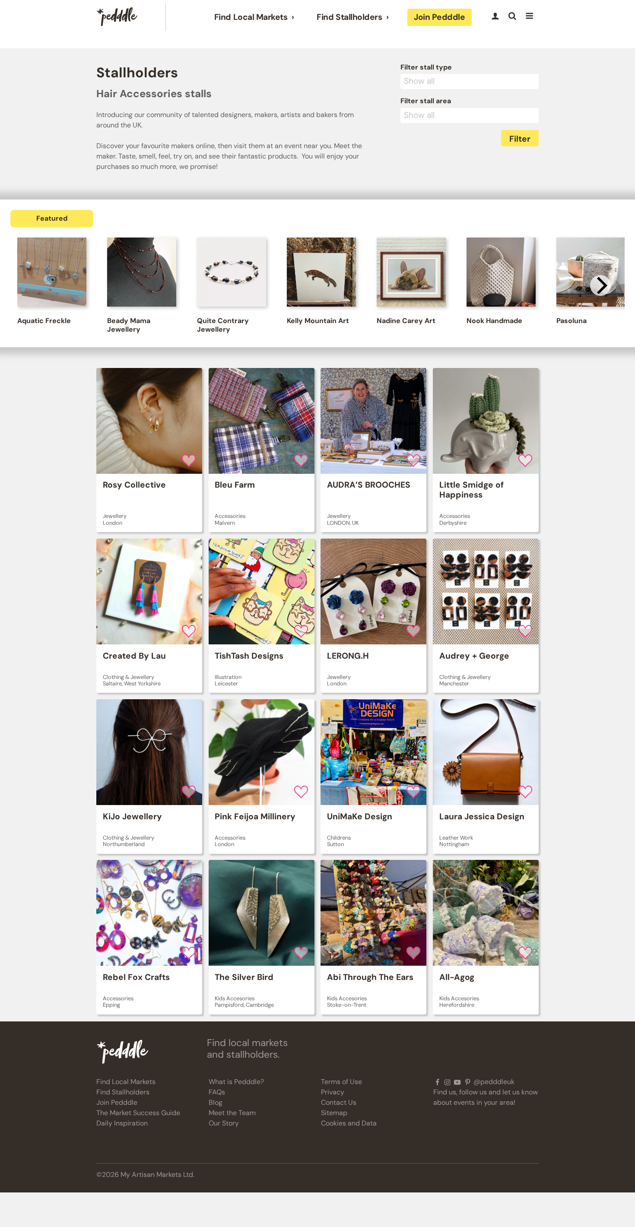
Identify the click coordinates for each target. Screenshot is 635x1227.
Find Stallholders (349, 17)
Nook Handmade (494, 320)
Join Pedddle (439, 17)
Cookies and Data (349, 1123)
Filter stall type (426, 67)
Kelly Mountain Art (318, 320)
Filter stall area (425, 100)
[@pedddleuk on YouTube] (457, 1082)
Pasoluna (571, 320)
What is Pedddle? (236, 1081)
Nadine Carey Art (406, 320)
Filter (519, 138)
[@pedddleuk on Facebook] (437, 1082)
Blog (215, 1102)
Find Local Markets (250, 17)
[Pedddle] (117, 17)
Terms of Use (341, 1081)
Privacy (332, 1092)
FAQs (217, 1092)
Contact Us (338, 1102)
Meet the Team (232, 1112)
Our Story (224, 1123)
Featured (51, 218)
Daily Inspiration (122, 1123)
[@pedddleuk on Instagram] (447, 1082)
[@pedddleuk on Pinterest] (468, 1082)
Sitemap (334, 1112)
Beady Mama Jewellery (128, 324)
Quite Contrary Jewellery (223, 324)
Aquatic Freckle (44, 320)
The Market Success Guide (138, 1112)
